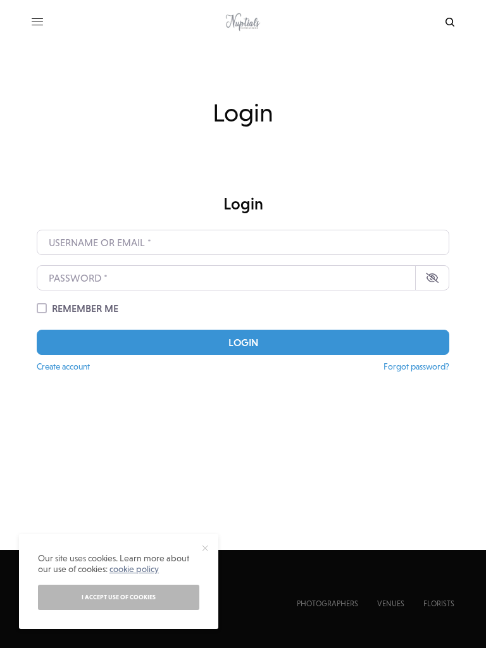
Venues (390, 603)
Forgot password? (416, 366)
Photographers (327, 603)
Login (243, 342)
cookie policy (134, 569)
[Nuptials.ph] (243, 22)
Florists (438, 603)
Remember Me (85, 308)
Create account (63, 366)
